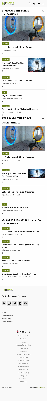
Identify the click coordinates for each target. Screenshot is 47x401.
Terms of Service (7, 316)
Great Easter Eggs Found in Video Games (19, 274)
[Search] (30, 3)
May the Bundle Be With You (13, 95)
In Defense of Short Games (18, 47)
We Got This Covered (23, 354)
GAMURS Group (41, 387)
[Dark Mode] (34, 3)
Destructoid (23, 357)
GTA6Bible (23, 382)
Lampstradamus (8, 99)
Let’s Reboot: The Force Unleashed (17, 80)
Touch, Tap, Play (23, 373)
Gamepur (23, 342)
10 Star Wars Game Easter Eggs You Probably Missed (20, 245)
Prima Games (23, 348)
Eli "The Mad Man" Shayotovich (13, 277)
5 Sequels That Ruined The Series (16, 260)
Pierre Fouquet (7, 112)
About (4, 312)
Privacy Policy (6, 319)
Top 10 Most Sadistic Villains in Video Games (20, 109)
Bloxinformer (23, 379)
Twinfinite (23, 339)
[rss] (4, 303)
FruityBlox (23, 376)
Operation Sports (24, 366)
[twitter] (14, 303)
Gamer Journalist (24, 360)
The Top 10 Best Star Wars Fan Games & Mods (13, 64)
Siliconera (23, 351)
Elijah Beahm (6, 68)
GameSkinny (23, 363)
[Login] (43, 3)
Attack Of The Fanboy (23, 345)
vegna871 (5, 263)
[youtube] (25, 303)
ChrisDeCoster (7, 50)
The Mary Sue (23, 370)
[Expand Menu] (39, 3)
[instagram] (9, 303)
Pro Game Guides (23, 336)
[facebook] (20, 303)
